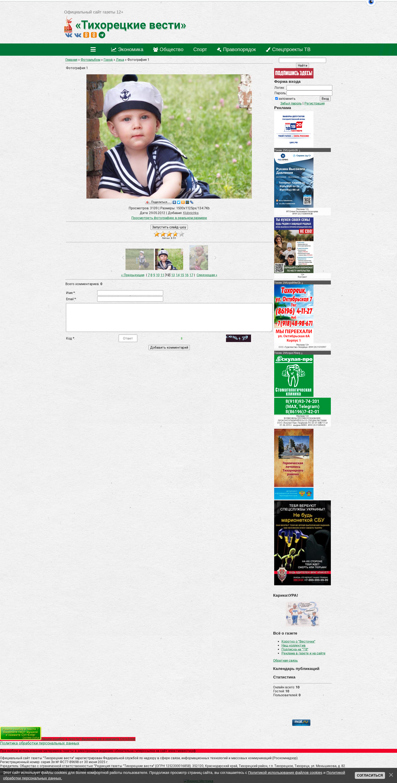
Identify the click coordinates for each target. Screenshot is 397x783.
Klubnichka (190, 213)
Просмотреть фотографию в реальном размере (169, 218)
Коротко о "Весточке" (298, 641)
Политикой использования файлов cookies (285, 773)
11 (162, 275)
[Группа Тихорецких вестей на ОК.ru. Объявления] (94, 35)
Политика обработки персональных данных (39, 743)
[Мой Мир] (187, 202)
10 (158, 275)
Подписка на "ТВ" (294, 649)
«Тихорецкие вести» (129, 25)
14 (177, 275)
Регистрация (314, 103)
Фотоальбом (90, 60)
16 (187, 275)
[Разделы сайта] (94, 49)
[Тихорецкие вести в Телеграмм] (102, 35)
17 (191, 275)
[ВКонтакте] (174, 202)
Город (108, 60)
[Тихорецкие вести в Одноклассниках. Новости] (86, 35)
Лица (120, 60)
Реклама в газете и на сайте (303, 653)
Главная (71, 60)
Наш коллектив (293, 645)
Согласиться (370, 775)
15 (182, 275)
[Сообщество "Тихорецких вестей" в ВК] (77, 35)
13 (173, 275)
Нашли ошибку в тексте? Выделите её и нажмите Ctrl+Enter (88, 739)
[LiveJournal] (192, 202)
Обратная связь (285, 661)
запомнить (287, 99)
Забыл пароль (291, 103)
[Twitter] (179, 202)
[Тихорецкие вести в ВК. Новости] (68, 35)
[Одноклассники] (183, 202)
